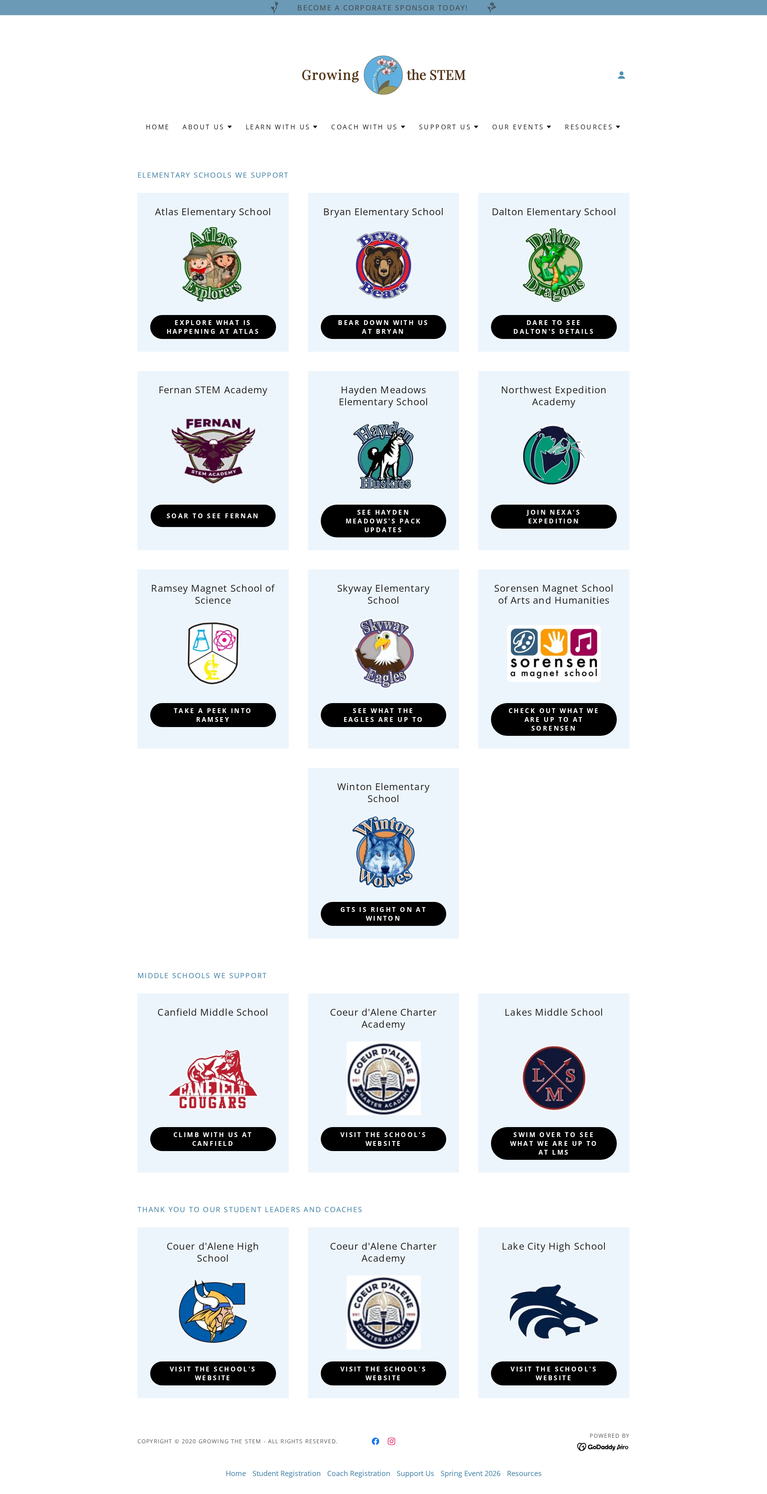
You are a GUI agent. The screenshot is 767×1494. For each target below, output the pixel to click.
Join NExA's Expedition (554, 516)
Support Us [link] (415, 1473)
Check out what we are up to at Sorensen (554, 719)
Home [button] (236, 1473)
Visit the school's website (383, 1139)
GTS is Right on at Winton (383, 914)
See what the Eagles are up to (384, 715)
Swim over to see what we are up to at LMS (554, 1143)
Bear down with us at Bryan (383, 327)
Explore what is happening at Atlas (213, 327)
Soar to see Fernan (213, 515)
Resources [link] (524, 1473)
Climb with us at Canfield (213, 1139)
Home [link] (158, 127)
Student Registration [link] (286, 1473)
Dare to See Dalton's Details (553, 327)
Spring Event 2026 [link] (471, 1473)
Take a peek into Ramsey (213, 715)
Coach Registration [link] (358, 1473)
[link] (383, 74)
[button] (622, 75)
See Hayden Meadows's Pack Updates (384, 521)
